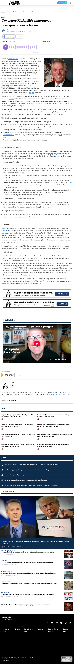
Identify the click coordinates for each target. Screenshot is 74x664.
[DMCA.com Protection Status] (67, 659)
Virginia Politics (7, 539)
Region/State (6, 581)
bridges (11, 99)
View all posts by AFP (8, 400)
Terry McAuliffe (13, 59)
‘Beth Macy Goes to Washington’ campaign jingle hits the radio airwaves (25, 605)
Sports (4, 560)
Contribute (62, 2)
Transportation (30, 63)
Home (3, 12)
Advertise (17, 629)
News (3, 17)
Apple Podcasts (50, 394)
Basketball (5, 550)
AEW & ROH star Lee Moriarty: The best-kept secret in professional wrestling (27, 563)
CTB (60, 135)
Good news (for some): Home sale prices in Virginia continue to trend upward (27, 594)
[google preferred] (9, 36)
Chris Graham (8, 419)
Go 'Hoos (12, 550)
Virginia (31, 93)
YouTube (4, 397)
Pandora (64, 394)
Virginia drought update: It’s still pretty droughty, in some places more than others (29, 584)
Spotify (58, 394)
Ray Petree (4, 564)
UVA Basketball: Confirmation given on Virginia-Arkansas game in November (27, 552)
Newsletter (40, 629)
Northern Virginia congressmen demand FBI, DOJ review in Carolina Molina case (28, 573)
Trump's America (7, 571)
